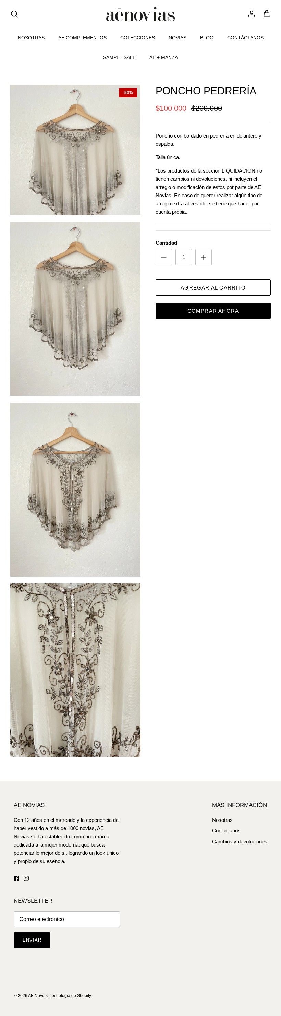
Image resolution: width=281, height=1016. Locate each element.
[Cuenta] (250, 14)
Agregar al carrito (213, 288)
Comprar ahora (213, 311)
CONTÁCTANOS (245, 37)
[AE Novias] (140, 14)
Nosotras (222, 820)
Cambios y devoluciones (239, 841)
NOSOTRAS (31, 37)
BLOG (206, 37)
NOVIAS (177, 37)
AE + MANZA (163, 57)
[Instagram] (26, 878)
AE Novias (38, 995)
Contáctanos (226, 831)
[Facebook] (16, 878)
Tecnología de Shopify (70, 995)
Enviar (32, 940)
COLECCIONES (137, 37)
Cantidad (166, 243)
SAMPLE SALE (119, 57)
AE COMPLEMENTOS (82, 37)
